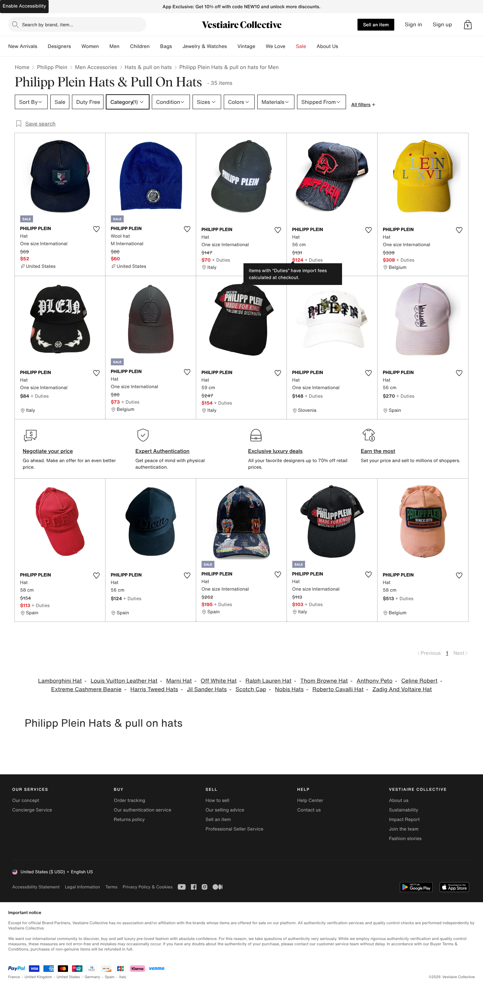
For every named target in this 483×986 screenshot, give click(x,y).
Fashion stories (405, 838)
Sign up (442, 24)
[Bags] (177, 46)
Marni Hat (179, 681)
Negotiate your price (48, 451)
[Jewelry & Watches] (232, 46)
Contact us (309, 810)
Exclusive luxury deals (275, 451)
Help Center (310, 800)
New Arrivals (22, 46)
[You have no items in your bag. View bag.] (467, 24)
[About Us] (343, 46)
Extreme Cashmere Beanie (86, 689)
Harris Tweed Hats (154, 689)
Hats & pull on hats (148, 67)
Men (114, 46)
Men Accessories (96, 67)
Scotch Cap (251, 689)
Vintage (246, 46)
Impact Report (404, 819)
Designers (59, 46)
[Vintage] (260, 46)
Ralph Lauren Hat (268, 681)
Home (22, 67)
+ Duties (221, 259)
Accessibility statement (35, 887)
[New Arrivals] (42, 46)
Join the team (404, 829)
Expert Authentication (162, 451)
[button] (467, 24)
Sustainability (403, 810)
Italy (122, 976)
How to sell (217, 800)
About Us (327, 46)
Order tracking (129, 800)
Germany (92, 976)
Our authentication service (142, 810)
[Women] (104, 46)
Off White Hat (219, 681)
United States (68, 976)
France (14, 976)
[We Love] (290, 46)
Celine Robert (419, 681)
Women (90, 46)
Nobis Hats (289, 689)
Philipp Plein (52, 67)
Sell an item (376, 24)
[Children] (154, 46)
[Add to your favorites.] (96, 229)
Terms (111, 887)
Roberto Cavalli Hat (338, 689)
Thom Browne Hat (324, 681)
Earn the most (378, 451)
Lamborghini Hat (60, 681)
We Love (276, 46)
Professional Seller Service (234, 829)
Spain (110, 976)
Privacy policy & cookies (147, 887)
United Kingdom (38, 976)
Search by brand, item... (47, 24)
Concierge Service (32, 810)
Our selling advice (224, 810)
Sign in (413, 24)
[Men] (124, 46)
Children (140, 46)
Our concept (25, 800)
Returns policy (129, 819)
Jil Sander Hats (207, 689)
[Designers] (76, 46)
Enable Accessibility (24, 6)
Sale (301, 46)
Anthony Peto (374, 681)
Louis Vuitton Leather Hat (124, 681)
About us (398, 800)
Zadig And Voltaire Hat (402, 689)
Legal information (82, 887)
